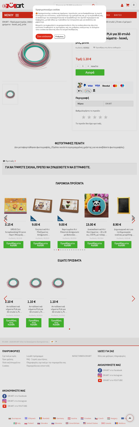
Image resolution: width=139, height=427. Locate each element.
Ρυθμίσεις (59, 36)
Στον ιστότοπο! (44, 36)
